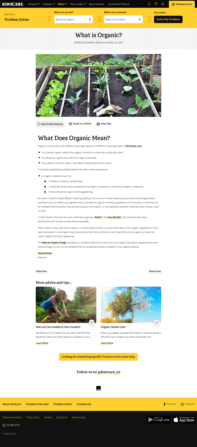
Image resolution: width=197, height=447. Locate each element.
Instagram (189, 403)
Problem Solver (183, 4)
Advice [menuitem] (61, 3)
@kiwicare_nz (109, 372)
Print (105, 123)
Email (82, 123)
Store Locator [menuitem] (76, 3)
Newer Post (155, 271)
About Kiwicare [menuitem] (96, 3)
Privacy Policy (33, 417)
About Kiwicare (11, 404)
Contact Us (61, 417)
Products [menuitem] (32, 3)
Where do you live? (63, 12)
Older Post (41, 271)
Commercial (84, 404)
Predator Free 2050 (37, 404)
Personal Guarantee (12, 417)
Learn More (42, 343)
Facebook (171, 403)
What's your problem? (115, 12)
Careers (48, 417)
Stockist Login (79, 417)
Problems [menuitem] (47, 3)
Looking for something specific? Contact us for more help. (98, 356)
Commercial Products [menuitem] (119, 3)
